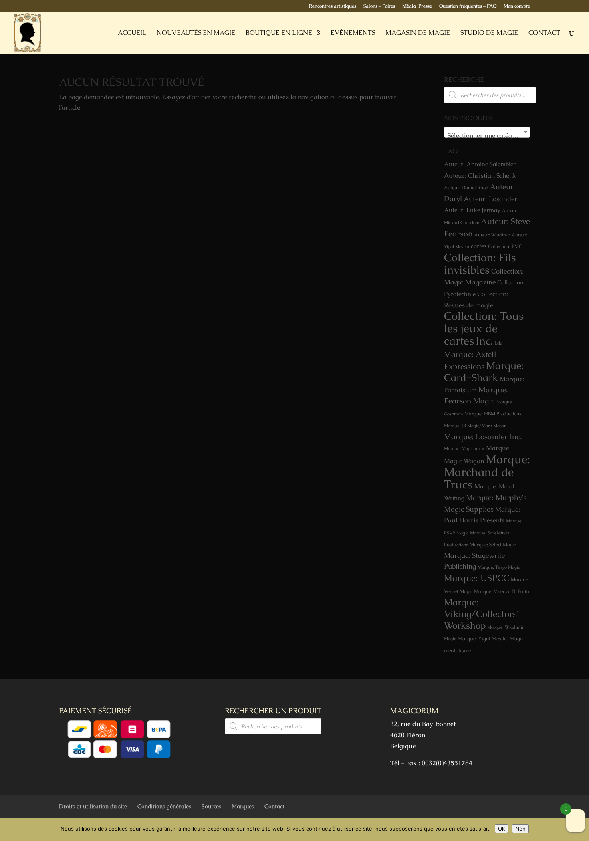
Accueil (132, 33)
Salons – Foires (379, 6)
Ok (501, 828)
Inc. (484, 341)
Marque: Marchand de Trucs (487, 472)
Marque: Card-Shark (484, 371)
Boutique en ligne (279, 33)
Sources (211, 806)
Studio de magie (489, 33)
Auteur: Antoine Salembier (480, 164)
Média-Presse (417, 6)
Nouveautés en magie (196, 33)
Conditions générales (164, 806)
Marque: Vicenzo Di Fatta (501, 591)
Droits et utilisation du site (93, 806)
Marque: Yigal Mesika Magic (491, 638)
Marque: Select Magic (493, 544)
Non (520, 828)
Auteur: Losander (490, 198)
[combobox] (487, 132)
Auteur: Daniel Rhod (466, 187)
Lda (498, 343)
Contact (544, 33)
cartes (478, 246)
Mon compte (517, 6)
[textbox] (487, 136)
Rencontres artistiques (332, 6)
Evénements (353, 33)
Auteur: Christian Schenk (480, 175)
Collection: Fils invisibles (480, 263)
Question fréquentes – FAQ (467, 6)
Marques (243, 806)
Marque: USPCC (476, 578)
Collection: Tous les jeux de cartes (484, 328)
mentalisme (457, 650)
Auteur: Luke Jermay (472, 210)
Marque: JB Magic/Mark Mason (475, 425)
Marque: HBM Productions (492, 414)
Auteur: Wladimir (492, 235)
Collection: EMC (505, 246)
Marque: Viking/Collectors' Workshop (481, 614)
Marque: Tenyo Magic (499, 567)
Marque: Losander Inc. (483, 437)
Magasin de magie (417, 33)
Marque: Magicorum (464, 448)
